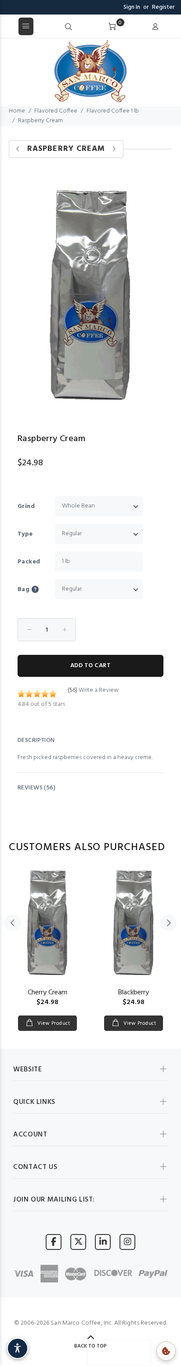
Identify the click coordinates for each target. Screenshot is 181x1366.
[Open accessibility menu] (17, 1348)
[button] (42, 589)
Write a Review (99, 690)
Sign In (131, 7)
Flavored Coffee (55, 111)
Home (17, 111)
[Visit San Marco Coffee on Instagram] (127, 1242)
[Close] (171, 27)
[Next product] (114, 149)
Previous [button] (12, 922)
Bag (23, 589)
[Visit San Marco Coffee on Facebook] (54, 1242)
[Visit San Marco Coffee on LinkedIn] (103, 1242)
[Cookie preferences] (166, 1351)
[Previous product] (18, 149)
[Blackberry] (133, 923)
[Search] (68, 27)
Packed (29, 562)
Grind (26, 506)
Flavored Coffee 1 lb (113, 111)
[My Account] (155, 27)
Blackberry (133, 992)
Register (163, 7)
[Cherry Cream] (47, 923)
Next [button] (168, 922)
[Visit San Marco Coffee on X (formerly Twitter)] (78, 1242)
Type (25, 534)
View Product (53, 1023)
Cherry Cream (47, 992)
